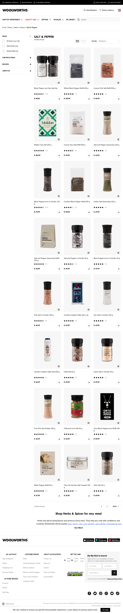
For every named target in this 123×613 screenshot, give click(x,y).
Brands (5, 64)
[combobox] (100, 19)
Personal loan (83, 560)
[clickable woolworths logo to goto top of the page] (15, 540)
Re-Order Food (73, 20)
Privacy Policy (117, 605)
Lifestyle (6, 71)
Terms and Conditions (30, 577)
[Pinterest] (102, 594)
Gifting (45, 20)
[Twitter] (96, 594)
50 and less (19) (13, 41)
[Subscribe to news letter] (114, 572)
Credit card (76, 560)
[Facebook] (90, 594)
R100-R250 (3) (12, 51)
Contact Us (47, 559)
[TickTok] (119, 594)
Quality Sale (30, 20)
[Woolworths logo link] (15, 10)
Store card (69, 560)
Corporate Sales (28, 581)
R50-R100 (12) (12, 46)
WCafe (4, 588)
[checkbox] (3, 41)
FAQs (25, 559)
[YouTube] (113, 594)
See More (78, 528)
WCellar (57, 20)
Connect (5, 583)
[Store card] (65, 560)
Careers (46, 568)
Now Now (5, 592)
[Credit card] (72, 560)
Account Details (7, 572)
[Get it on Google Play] (101, 540)
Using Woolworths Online (31, 563)
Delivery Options (28, 568)
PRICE (4, 36)
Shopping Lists (7, 568)
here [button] (95, 610)
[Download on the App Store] (89, 540)
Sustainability (48, 577)
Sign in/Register (7, 559)
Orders (4, 563)
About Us (47, 563)
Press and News (49, 572)
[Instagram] (107, 594)
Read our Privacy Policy (114, 579)
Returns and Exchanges (31, 572)
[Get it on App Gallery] (114, 540)
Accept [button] (105, 610)
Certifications (8, 58)
